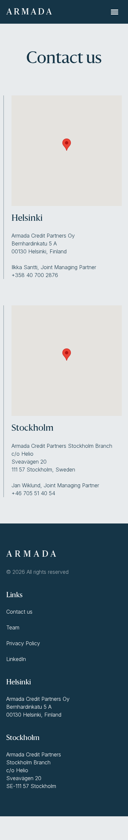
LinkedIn (16, 659)
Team (12, 627)
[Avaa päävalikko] (114, 12)
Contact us (19, 611)
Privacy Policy (23, 643)
